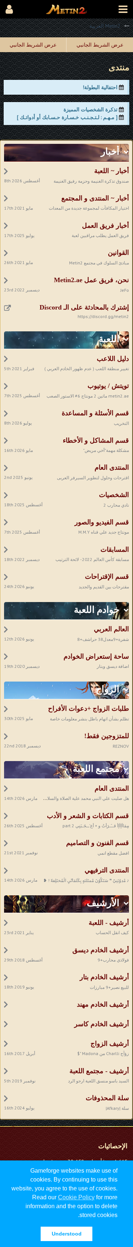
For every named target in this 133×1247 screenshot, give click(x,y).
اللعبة (109, 339)
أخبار (110, 151)
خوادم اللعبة (96, 610)
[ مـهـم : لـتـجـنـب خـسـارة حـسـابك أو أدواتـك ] (67, 117)
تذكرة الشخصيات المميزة (90, 109)
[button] (123, 9)
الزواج (107, 689)
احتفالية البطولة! (100, 87)
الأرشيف (103, 903)
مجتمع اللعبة (96, 769)
